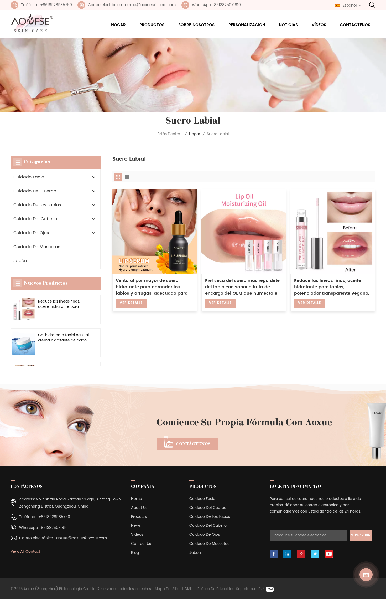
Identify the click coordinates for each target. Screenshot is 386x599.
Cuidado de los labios (37, 205)
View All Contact (25, 552)
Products (139, 517)
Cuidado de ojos (31, 232)
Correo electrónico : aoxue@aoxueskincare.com (132, 5)
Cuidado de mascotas (36, 246)
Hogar (118, 25)
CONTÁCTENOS (193, 444)
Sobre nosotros (196, 25)
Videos (137, 534)
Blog (135, 553)
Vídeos (319, 25)
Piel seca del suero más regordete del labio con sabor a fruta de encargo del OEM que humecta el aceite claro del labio (242, 287)
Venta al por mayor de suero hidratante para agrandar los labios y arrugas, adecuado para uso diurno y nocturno (152, 287)
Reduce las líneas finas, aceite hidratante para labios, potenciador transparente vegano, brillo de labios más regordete (331, 287)
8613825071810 (54, 528)
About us (139, 508)
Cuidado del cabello (35, 219)
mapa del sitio (167, 589)
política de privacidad (216, 589)
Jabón (20, 260)
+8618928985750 (54, 517)
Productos (151, 25)
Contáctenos (355, 25)
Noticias (288, 25)
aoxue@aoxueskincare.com (81, 538)
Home (136, 499)
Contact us (141, 544)
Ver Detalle (131, 302)
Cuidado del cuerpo (34, 191)
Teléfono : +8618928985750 (46, 5)
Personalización (246, 25)
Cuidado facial (29, 177)
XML (188, 589)
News (136, 526)
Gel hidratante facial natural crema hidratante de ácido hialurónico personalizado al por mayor (63, 337)
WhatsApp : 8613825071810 (216, 5)
